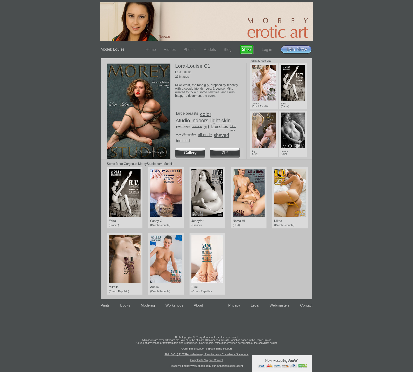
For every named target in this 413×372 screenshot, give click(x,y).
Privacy (234, 305)
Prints (105, 305)
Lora (178, 72)
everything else (186, 134)
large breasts (187, 113)
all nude (205, 135)
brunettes (219, 126)
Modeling (148, 305)
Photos (190, 50)
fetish (233, 126)
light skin (220, 121)
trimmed (183, 141)
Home (151, 50)
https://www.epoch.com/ (197, 365)
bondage (197, 126)
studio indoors (192, 121)
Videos (170, 50)
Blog (228, 50)
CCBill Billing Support (193, 348)
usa (232, 130)
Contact (306, 305)
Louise (187, 72)
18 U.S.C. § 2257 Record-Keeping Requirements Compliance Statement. (207, 354)
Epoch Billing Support (219, 348)
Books (125, 305)
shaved (221, 135)
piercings (183, 126)
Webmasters (280, 305)
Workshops (174, 305)
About (198, 305)
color (205, 114)
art (206, 126)
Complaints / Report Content (206, 360)
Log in (267, 50)
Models (209, 50)
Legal (255, 305)
